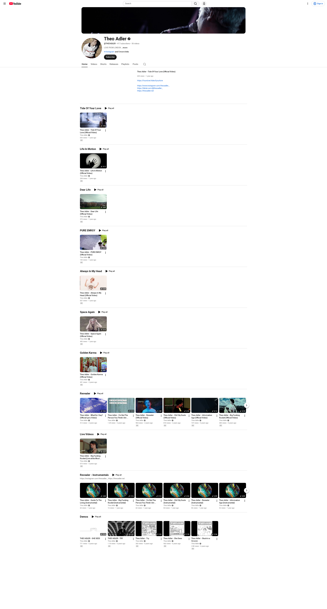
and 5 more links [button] (122, 52)
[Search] (195, 3)
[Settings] (307, 3)
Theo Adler (84, 135)
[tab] (84, 64)
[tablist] (163, 64)
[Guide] (4, 3)
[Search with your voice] (204, 3)
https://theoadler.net (145, 91)
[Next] (246, 405)
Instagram (110, 52)
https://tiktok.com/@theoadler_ (150, 88)
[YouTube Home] (15, 3)
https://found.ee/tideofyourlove (150, 81)
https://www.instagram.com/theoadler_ (153, 86)
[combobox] (158, 3)
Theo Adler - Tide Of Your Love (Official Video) (156, 72)
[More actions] (105, 130)
